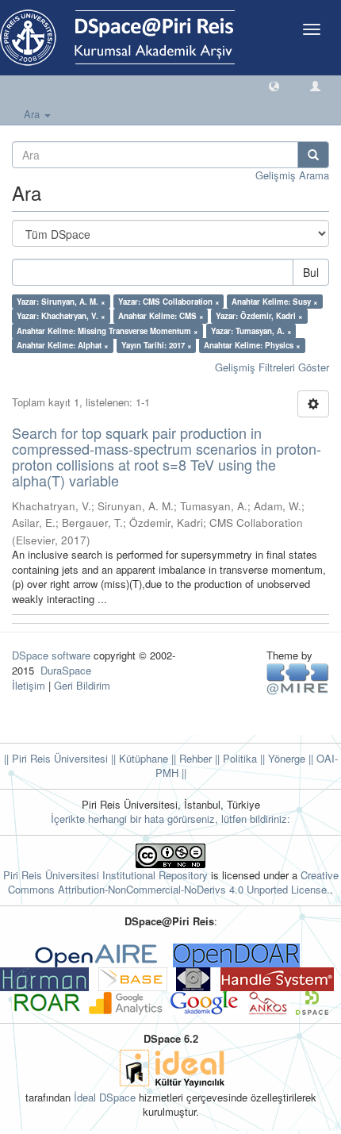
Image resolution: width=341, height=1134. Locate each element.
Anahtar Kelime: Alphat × (63, 345)
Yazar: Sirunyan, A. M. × (61, 301)
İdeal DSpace (105, 1097)
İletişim (28, 685)
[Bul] (313, 154)
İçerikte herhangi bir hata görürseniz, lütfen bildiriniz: (170, 818)
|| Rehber (190, 758)
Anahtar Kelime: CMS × (161, 315)
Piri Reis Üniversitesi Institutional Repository (105, 874)
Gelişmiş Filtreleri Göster (272, 367)
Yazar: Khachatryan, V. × (61, 315)
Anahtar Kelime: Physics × (252, 345)
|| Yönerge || (285, 758)
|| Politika (234, 758)
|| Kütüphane (138, 758)
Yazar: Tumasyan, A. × (251, 330)
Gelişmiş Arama (292, 175)
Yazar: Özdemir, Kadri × (259, 315)
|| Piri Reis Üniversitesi (56, 758)
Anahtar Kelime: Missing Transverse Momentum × (107, 330)
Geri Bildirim (82, 685)
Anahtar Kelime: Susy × (275, 301)
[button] (274, 85)
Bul (311, 272)
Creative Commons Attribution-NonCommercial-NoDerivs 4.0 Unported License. (173, 882)
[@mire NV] (297, 678)
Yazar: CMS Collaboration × (169, 301)
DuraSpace (65, 670)
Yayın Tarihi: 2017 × (156, 345)
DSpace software (51, 655)
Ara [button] (33, 113)
